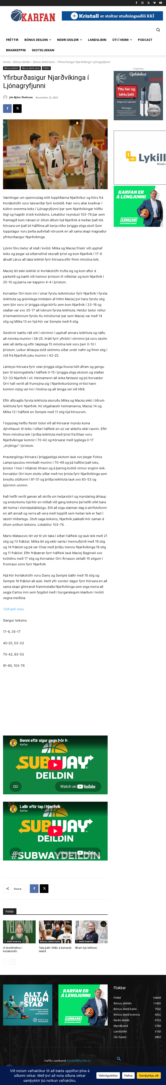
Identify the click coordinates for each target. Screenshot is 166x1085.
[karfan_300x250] (27, 1005)
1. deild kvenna (12, 941)
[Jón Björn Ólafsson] (6, 97)
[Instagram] (142, 3)
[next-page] (12, 962)
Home (7, 62)
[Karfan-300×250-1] (138, 206)
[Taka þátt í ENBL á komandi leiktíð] (55, 931)
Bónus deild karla (43, 62)
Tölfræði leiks (13, 609)
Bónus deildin (21, 62)
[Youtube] (160, 3)
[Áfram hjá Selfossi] (91, 931)
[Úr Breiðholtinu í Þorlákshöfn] (19, 931)
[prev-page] (5, 962)
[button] (158, 29)
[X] (148, 3)
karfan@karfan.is (78, 1061)
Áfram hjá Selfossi (86, 947)
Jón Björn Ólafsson (21, 97)
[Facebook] (136, 3)
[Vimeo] (154, 3)
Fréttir (46, 68)
